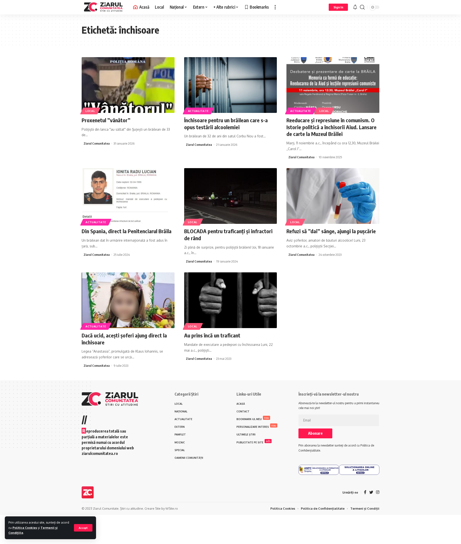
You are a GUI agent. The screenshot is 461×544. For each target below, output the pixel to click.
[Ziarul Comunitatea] (103, 7)
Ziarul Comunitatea (97, 143)
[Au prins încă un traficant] (230, 300)
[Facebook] (365, 492)
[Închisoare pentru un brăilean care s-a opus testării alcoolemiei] (230, 85)
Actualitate (198, 111)
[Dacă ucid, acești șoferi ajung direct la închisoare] (128, 300)
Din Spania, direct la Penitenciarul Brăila (126, 231)
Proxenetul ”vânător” (106, 120)
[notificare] (355, 7)
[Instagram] (377, 492)
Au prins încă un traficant (212, 335)
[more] (275, 7)
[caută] (362, 7)
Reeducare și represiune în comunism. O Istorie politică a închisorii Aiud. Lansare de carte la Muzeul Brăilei (331, 127)
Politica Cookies (24, 528)
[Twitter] (371, 492)
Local (90, 111)
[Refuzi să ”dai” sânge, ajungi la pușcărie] (332, 196)
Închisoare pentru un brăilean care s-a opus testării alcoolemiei (226, 123)
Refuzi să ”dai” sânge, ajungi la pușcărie (331, 231)
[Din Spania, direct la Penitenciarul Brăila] (128, 196)
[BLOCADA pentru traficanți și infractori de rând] (230, 196)
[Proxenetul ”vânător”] (128, 85)
